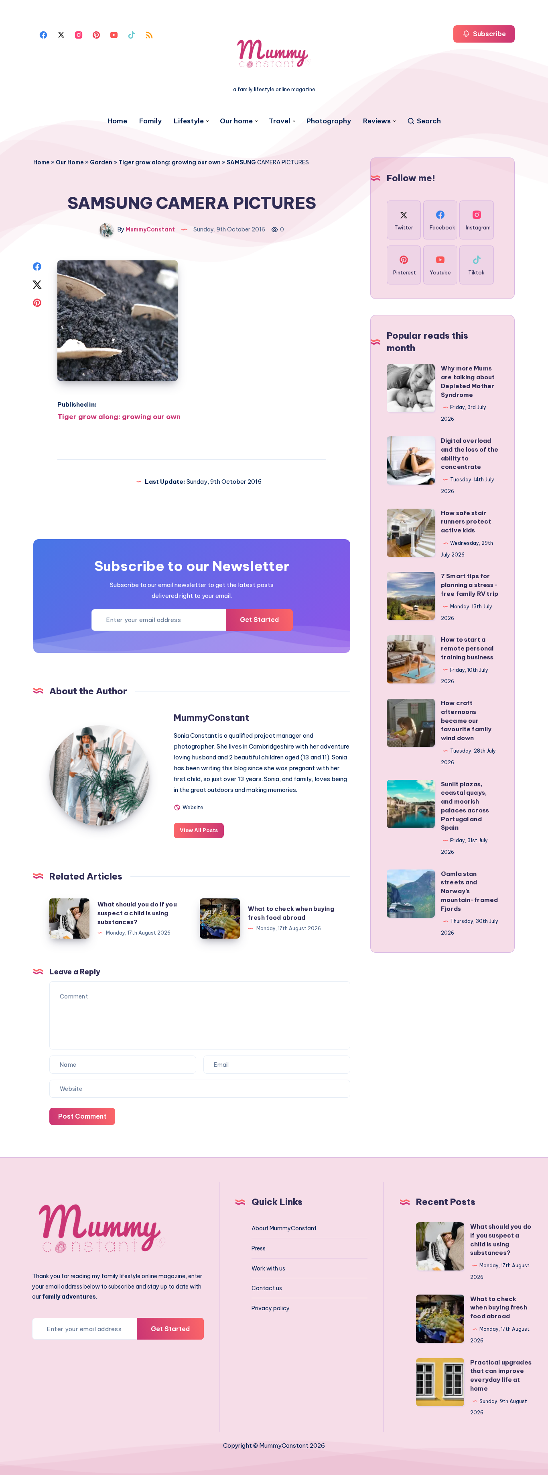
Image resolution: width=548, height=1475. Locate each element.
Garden (101, 162)
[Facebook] (43, 34)
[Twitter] (61, 34)
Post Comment (82, 1116)
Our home (236, 121)
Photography (328, 121)
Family (150, 121)
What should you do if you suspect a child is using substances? (137, 913)
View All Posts (199, 830)
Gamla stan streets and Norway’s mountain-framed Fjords (469, 891)
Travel (279, 121)
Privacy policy (271, 1308)
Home (117, 121)
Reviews (377, 121)
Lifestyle (189, 121)
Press (259, 1248)
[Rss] (149, 34)
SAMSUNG (241, 162)
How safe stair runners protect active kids (466, 521)
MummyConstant (211, 717)
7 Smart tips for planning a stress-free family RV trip (469, 584)
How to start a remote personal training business (467, 648)
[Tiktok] (132, 34)
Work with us (268, 1268)
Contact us (267, 1288)
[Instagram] (79, 34)
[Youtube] (114, 34)
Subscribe (488, 34)
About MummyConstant (284, 1228)
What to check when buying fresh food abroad (498, 1307)
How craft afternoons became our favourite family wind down (466, 720)
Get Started (259, 620)
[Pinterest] (96, 34)
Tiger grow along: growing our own (169, 162)
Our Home (70, 162)
